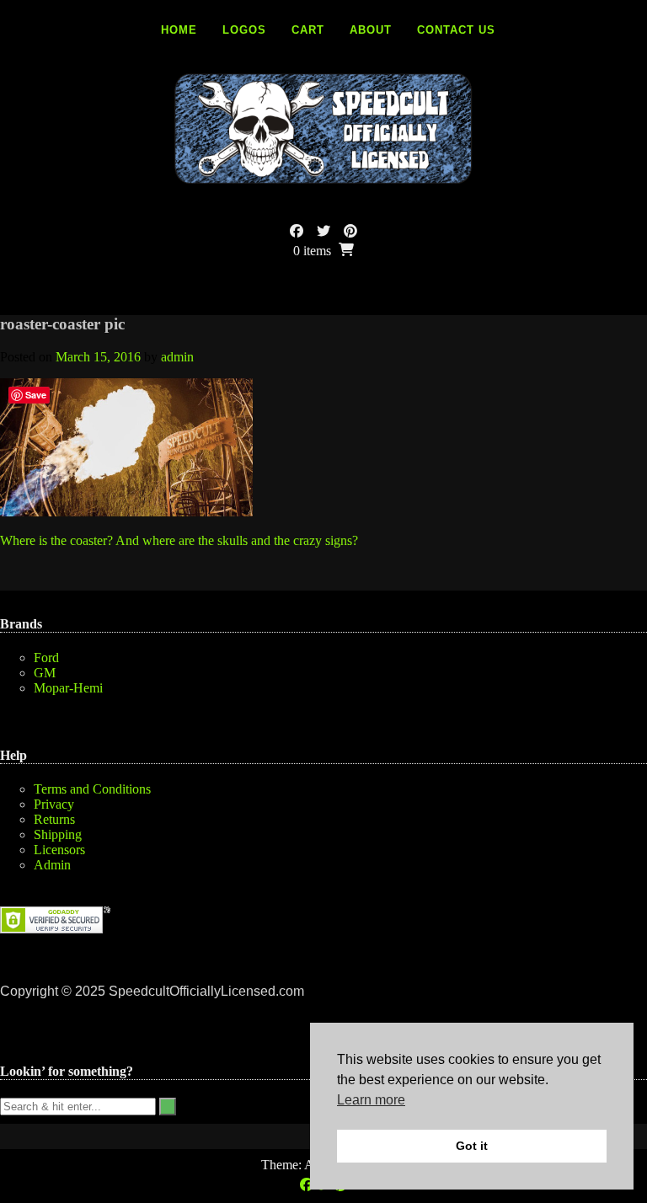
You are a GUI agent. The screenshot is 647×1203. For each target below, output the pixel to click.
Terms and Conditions (92, 789)
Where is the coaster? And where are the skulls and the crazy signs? (179, 540)
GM (45, 673)
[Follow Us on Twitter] (323, 231)
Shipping (58, 834)
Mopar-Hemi (68, 688)
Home (179, 30)
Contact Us (456, 30)
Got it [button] (472, 1145)
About (371, 30)
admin (177, 357)
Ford (46, 657)
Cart (307, 30)
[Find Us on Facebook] (296, 231)
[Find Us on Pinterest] (350, 231)
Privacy (54, 804)
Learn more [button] (371, 1100)
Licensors (59, 849)
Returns (54, 819)
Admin (52, 865)
